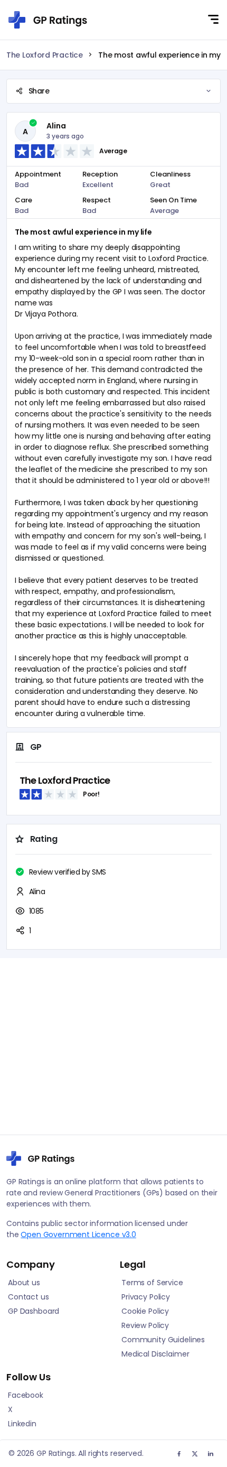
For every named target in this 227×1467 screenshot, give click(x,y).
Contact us (28, 1297)
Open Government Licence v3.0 (78, 1234)
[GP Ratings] (48, 19)
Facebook (25, 1395)
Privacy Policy (145, 1297)
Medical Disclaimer (155, 1354)
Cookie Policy (145, 1311)
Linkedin (22, 1423)
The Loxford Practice (44, 55)
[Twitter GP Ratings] (194, 1453)
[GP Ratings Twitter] (210, 1453)
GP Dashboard (33, 1311)
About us (24, 1282)
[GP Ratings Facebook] (179, 1453)
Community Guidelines (163, 1339)
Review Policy (145, 1325)
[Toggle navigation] (213, 19)
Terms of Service (152, 1282)
